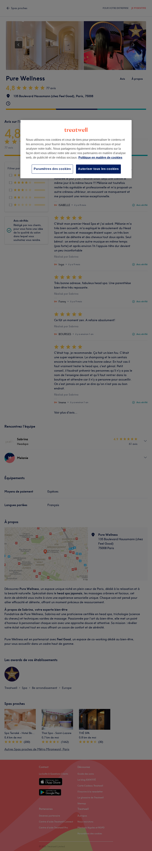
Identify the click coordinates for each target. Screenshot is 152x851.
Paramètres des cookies (52, 169)
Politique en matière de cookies (100, 157)
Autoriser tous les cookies (98, 169)
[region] (76, 149)
